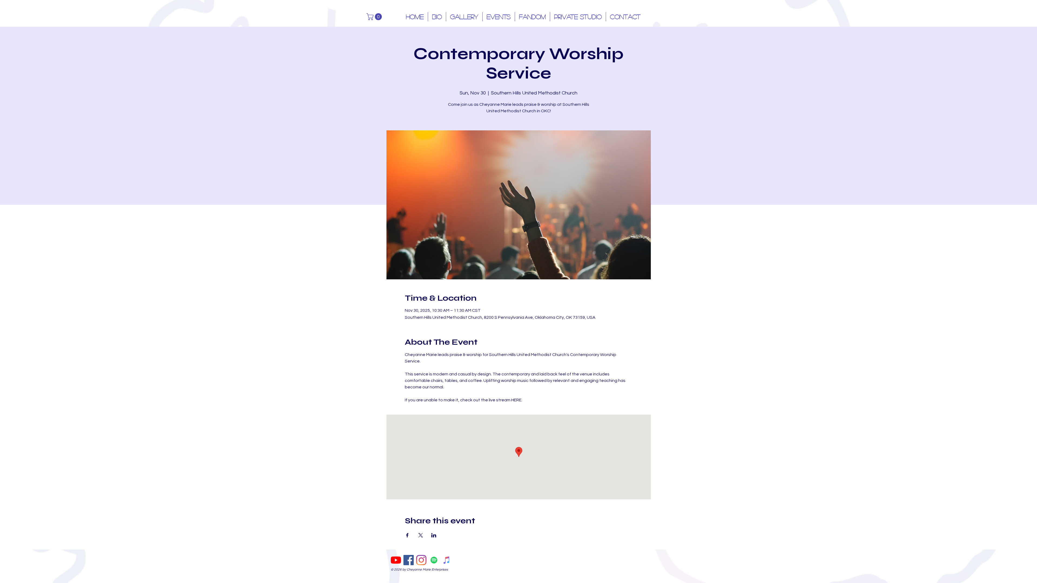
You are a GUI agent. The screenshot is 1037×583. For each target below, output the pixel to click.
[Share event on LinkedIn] (433, 535)
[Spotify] (434, 560)
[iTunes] (447, 560)
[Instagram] (421, 560)
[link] (374, 16)
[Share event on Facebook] (407, 535)
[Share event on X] (420, 535)
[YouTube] (396, 560)
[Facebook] (408, 560)
